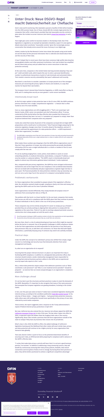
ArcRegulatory (41, 378)
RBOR (59, 374)
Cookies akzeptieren (43, 412)
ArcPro (39, 376)
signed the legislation (58, 34)
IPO (59, 370)
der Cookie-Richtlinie (83, 401)
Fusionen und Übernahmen (65, 372)
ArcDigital (40, 380)
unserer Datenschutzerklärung (71, 401)
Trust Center (81, 368)
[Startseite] (11, 2)
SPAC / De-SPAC (61, 376)
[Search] (69, 2)
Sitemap (60, 409)
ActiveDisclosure (42, 370)
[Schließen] (48, 403)
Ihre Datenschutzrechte (9, 412)
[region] (26, 409)
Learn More (86, 42)
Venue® (39, 382)
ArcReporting (41, 374)
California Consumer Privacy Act (25, 313)
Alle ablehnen (32, 412)
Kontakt (93, 2)
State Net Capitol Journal (60, 294)
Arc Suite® (40, 372)
